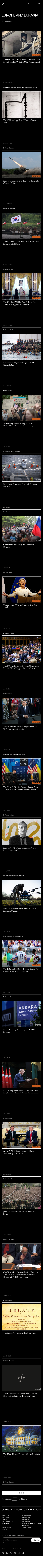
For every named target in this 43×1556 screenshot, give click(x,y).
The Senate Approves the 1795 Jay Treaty (20, 1333)
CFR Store (25, 1522)
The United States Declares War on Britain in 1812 (21, 1455)
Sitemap (4, 1530)
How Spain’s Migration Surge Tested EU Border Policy (19, 364)
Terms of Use (26, 1528)
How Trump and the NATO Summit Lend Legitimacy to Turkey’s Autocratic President (20, 1092)
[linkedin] (7, 1552)
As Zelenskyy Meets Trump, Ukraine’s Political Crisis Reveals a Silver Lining (18, 425)
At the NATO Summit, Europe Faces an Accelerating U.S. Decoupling (19, 1152)
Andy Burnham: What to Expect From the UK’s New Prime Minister (20, 728)
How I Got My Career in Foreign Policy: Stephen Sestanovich (19, 849)
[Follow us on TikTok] (19, 1552)
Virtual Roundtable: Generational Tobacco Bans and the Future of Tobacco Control (20, 1395)
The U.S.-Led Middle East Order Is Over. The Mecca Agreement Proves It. (20, 303)
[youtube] (11, 1552)
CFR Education (6, 1522)
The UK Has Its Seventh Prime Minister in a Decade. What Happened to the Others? (21, 667)
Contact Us (5, 1524)
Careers (4, 1519)
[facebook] (3, 1552)
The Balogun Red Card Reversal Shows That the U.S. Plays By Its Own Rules (21, 970)
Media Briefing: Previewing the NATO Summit (19, 1031)
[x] (23, 1552)
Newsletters (26, 1519)
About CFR (5, 1515)
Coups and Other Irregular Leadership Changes (18, 546)
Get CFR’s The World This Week (13, 1535)
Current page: (6, 1499)
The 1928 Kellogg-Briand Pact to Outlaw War (19, 121)
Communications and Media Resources (31, 1524)
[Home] (3, 3)
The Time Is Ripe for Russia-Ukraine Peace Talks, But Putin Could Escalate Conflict (20, 788)
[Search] (34, 4)
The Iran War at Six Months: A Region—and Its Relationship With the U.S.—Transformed (21, 61)
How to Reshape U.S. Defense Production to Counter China (21, 182)
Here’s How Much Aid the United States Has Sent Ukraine (19, 910)
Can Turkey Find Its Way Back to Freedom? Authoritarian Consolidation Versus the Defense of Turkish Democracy (20, 1275)
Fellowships (26, 1517)
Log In (29, 3)
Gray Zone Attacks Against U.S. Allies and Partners (20, 485)
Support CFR (6, 1517)
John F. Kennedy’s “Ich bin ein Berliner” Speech (18, 1213)
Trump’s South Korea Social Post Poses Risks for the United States (21, 243)
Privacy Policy (6, 1528)
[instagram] (15, 1552)
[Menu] (39, 4)
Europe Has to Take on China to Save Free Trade (20, 606)
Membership (26, 1515)
